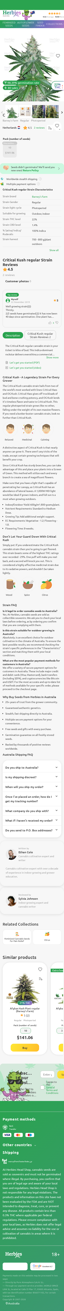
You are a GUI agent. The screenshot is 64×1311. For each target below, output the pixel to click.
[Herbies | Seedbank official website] (20, 14)
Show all (54, 250)
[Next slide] (62, 112)
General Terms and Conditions (52, 1090)
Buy (24, 1048)
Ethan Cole (25, 852)
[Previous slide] (2, 112)
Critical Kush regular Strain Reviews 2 (40, 335)
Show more (52, 357)
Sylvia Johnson (28, 898)
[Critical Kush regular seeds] (32, 61)
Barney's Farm (39, 196)
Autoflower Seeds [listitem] (25, 24)
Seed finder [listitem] (40, 24)
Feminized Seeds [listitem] (9, 24)
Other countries (18, 1145)
